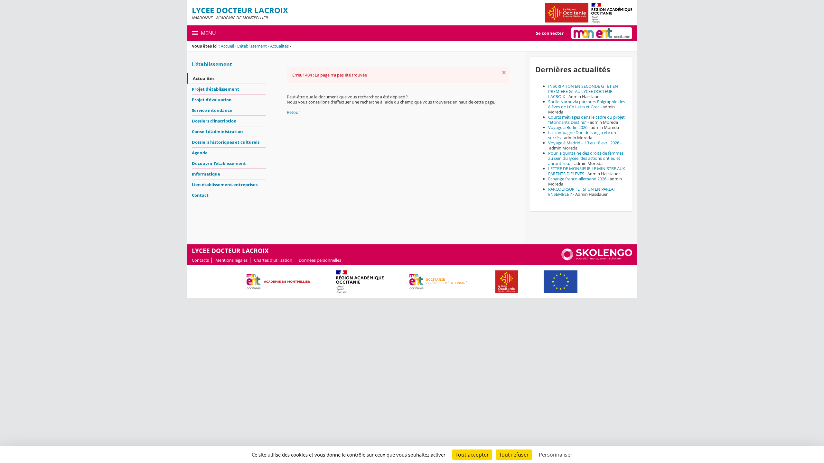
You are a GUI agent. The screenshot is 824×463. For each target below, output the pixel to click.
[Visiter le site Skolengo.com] (596, 259)
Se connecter (550, 33)
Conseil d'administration (217, 131)
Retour (293, 112)
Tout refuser (514, 454)
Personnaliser (556, 454)
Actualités (279, 46)
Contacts (200, 260)
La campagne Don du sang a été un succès (582, 135)
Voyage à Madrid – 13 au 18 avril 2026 (583, 143)
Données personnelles (320, 260)
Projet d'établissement (215, 89)
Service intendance (212, 110)
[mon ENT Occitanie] (601, 33)
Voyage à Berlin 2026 (567, 127)
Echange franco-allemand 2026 (577, 179)
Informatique (206, 174)
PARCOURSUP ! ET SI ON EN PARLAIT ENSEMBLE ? (582, 191)
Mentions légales (231, 260)
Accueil (227, 46)
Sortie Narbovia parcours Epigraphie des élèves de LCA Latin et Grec (586, 104)
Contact (200, 195)
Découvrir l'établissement (219, 163)
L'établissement (252, 46)
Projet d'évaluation (212, 100)
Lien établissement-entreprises (225, 184)
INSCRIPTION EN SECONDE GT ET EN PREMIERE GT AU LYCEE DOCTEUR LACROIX (583, 91)
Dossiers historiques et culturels (225, 142)
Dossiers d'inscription (214, 121)
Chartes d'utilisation (273, 260)
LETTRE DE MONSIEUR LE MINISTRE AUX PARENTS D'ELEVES (586, 171)
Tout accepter (472, 454)
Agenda (200, 153)
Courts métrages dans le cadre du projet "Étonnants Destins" (586, 119)
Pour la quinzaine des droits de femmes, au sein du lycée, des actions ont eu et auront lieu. (586, 158)
